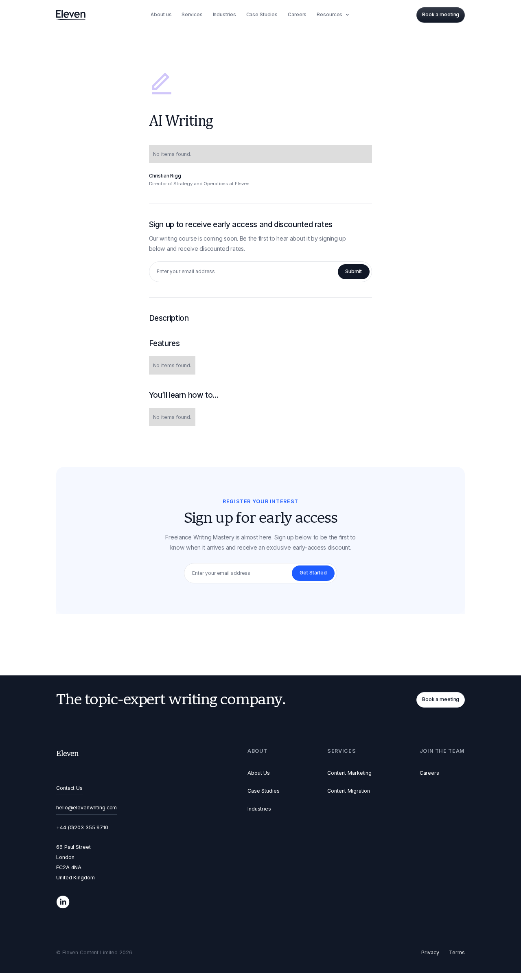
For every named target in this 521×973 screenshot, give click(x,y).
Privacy (430, 952)
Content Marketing (349, 773)
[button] (334, 15)
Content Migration (348, 791)
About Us (258, 773)
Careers (429, 773)
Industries (259, 809)
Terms (456, 952)
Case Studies (263, 791)
